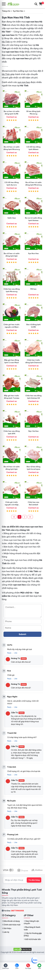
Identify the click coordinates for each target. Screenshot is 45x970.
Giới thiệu (7, 928)
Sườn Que (12, 218)
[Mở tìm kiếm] (36, 4)
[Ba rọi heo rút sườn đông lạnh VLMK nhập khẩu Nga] (11, 99)
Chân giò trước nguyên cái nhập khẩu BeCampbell (11, 504)
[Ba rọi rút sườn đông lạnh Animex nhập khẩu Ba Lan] (33, 205)
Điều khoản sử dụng (11, 921)
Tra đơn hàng (34, 880)
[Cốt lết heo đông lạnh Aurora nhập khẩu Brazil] (11, 170)
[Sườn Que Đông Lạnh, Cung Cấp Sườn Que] (11, 205)
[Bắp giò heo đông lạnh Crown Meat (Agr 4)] (11, 347)
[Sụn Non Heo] (33, 241)
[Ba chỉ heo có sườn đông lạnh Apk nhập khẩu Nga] (11, 241)
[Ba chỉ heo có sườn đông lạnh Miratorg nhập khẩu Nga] (11, 134)
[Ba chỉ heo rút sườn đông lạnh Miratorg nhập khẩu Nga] (33, 170)
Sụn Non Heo (33, 253)
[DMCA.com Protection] (22, 949)
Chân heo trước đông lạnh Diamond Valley (33, 362)
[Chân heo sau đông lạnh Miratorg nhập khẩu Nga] (11, 276)
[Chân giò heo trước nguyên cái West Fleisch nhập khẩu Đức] (11, 312)
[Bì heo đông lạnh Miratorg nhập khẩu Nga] (33, 99)
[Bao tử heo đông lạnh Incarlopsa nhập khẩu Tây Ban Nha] (33, 454)
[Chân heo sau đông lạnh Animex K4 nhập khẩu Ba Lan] (33, 383)
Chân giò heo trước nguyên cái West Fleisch (12, 327)
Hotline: (14, 910)
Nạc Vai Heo (33, 431)
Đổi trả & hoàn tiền (33, 939)
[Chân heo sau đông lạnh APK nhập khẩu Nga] (11, 418)
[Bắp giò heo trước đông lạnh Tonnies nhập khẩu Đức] (11, 383)
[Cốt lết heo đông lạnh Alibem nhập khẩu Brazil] (33, 134)
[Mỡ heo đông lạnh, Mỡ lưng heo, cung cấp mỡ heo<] (33, 276)
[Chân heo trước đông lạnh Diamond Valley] (33, 347)
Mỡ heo (33, 289)
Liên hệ (6, 932)
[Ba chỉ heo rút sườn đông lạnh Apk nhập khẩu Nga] (11, 454)
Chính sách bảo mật (11, 925)
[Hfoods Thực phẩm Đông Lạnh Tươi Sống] (14, 4)
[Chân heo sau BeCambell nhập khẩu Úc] (33, 490)
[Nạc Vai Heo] (33, 418)
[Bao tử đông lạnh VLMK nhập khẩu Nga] (33, 312)
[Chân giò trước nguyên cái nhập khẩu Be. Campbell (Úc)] (11, 490)
